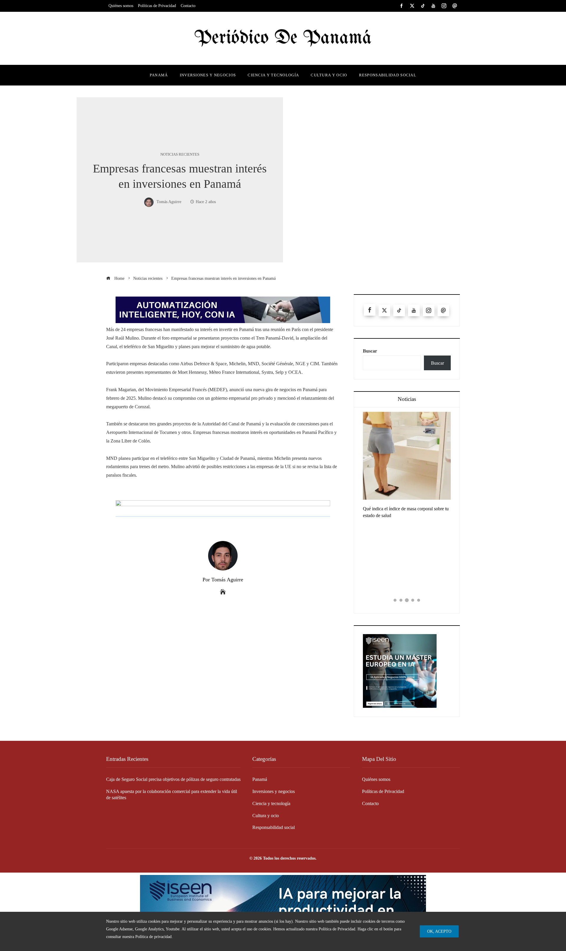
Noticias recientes (179, 155)
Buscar (370, 350)
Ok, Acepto (439, 931)
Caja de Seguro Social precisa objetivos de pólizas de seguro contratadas (173, 779)
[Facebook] (370, 310)
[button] (395, 600)
